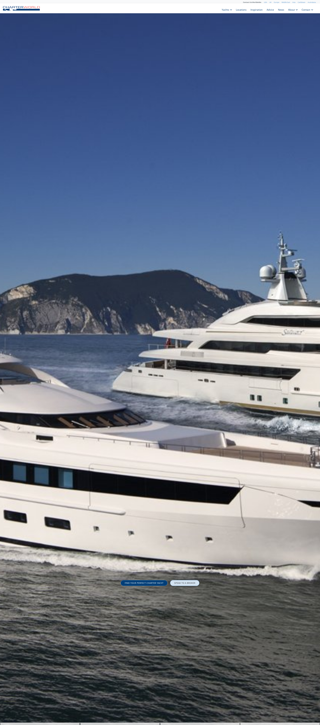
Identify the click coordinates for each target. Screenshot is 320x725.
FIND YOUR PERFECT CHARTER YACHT (144, 583)
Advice (270, 9)
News (281, 9)
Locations (241, 9)
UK (270, 2)
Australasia (312, 2)
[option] (160, 362)
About (291, 9)
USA (265, 2)
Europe (276, 2)
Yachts (225, 9)
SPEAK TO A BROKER (184, 583)
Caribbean (301, 2)
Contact (306, 9)
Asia (293, 2)
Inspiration (256, 9)
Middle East (286, 2)
